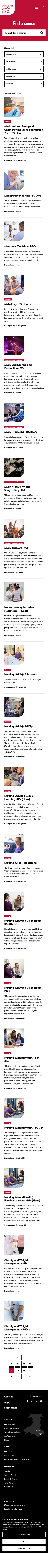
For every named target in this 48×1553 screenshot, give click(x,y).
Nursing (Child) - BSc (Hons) (20, 863)
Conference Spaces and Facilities (17, 1459)
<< (11, 1357)
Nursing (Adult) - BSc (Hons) (21, 674)
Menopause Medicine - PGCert (22, 195)
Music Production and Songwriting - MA (17, 488)
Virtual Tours (9, 1455)
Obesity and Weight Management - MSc (16, 1261)
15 (30, 1370)
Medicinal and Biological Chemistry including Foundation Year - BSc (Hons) (23, 129)
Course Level (11, 54)
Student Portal (10, 1475)
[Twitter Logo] (36, 1401)
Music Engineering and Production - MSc (18, 366)
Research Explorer (11, 1479)
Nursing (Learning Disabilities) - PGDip (23, 989)
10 (24, 1364)
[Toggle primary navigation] (36, 7)
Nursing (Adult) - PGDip (18, 726)
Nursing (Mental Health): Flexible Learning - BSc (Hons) (22, 1198)
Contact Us (8, 1486)
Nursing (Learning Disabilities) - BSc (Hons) (23, 922)
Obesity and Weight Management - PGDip (17, 1327)
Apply (7, 1402)
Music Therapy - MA (16, 548)
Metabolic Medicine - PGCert (21, 246)
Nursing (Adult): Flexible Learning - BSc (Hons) (19, 797)
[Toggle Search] (43, 7)
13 (18, 1370)
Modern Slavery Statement (14, 1505)
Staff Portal (8, 1471)
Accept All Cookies (24, 1548)
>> (30, 1376)
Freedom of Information (13, 1509)
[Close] (45, 1515)
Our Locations (9, 1451)
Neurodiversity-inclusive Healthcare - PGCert (19, 609)
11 (30, 1364)
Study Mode (11, 62)
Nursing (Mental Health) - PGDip (23, 1127)
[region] (24, 1532)
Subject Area (11, 69)
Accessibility (9, 1501)
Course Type (10, 76)
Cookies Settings (24, 1534)
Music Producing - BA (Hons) (21, 432)
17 (18, 1376)
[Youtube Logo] (41, 1401)
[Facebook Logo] (27, 1401)
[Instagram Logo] (32, 1401)
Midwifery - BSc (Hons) (17, 304)
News (6, 1440)
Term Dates (8, 1483)
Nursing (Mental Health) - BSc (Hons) (21, 1059)
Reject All (24, 1541)
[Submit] (42, 33)
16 (11, 1376)
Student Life (10, 1407)
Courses (8, 1396)
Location (9, 84)
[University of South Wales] (7, 7)
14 (24, 1370)
